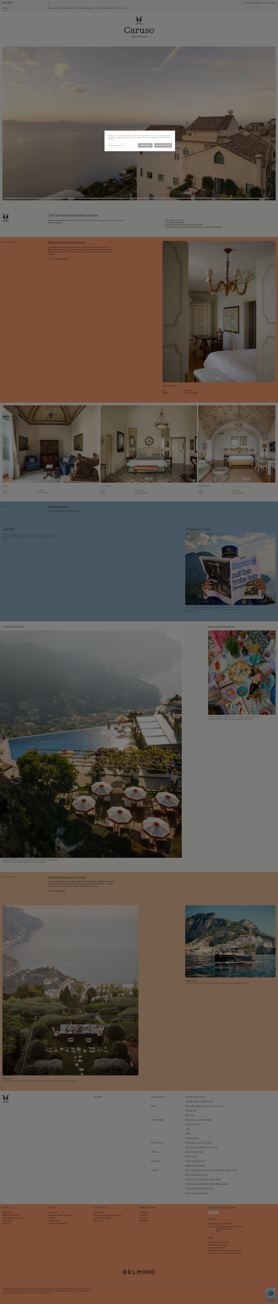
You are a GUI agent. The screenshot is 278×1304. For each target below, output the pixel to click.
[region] (139, 140)
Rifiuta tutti (145, 145)
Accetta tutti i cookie (163, 145)
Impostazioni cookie (116, 145)
